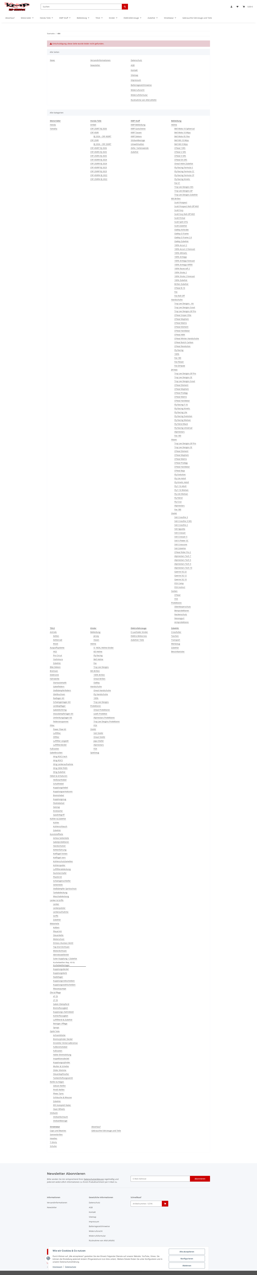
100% (176, 354)
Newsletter (95, 65)
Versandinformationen (100, 60)
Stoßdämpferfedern (62, 690)
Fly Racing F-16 (181, 404)
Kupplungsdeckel (61, 969)
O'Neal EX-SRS (180, 159)
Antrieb (53, 632)
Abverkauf (96, 1126)
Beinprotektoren (181, 610)
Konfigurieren (187, 1258)
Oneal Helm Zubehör (183, 163)
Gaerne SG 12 (180, 575)
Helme (174, 124)
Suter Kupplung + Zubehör (65, 958)
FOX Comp (179, 583)
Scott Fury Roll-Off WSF (184, 214)
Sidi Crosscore (180, 544)
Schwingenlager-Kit (62, 702)
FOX (176, 599)
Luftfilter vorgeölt (61, 741)
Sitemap (134, 75)
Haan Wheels (59, 1109)
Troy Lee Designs (101, 667)
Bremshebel (58, 795)
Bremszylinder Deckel (63, 1039)
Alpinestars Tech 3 (182, 564)
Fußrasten (54, 748)
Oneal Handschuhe (102, 690)
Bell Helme (98, 659)
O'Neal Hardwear (182, 330)
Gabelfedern (58, 686)
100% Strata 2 (180, 272)
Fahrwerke (54, 678)
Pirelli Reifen (59, 1089)
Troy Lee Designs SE (183, 377)
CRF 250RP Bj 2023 (98, 171)
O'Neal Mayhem (181, 319)
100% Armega (180, 257)
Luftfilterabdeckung (62, 869)
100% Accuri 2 (180, 245)
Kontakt (134, 70)
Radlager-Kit (58, 698)
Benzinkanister (178, 651)
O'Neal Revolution (182, 346)
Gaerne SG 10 (180, 579)
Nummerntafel (59, 873)
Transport (175, 640)
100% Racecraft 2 (182, 268)
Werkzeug (175, 643)
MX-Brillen (176, 198)
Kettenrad (57, 640)
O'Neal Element (181, 327)
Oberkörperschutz (182, 606)
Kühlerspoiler (59, 865)
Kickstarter (58, 811)
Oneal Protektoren (102, 710)
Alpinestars (179, 431)
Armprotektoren (181, 622)
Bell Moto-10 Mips (182, 132)
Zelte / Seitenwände (140, 148)
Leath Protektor (100, 713)
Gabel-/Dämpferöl (61, 1004)
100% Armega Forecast (184, 260)
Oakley (97, 682)
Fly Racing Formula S (183, 167)
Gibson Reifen (59, 1085)
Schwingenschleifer (62, 881)
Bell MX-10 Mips (181, 140)
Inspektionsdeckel (61, 1058)
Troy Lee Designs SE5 (183, 187)
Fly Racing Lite (180, 412)
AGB (133, 65)
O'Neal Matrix (180, 323)
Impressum (57, 1267)
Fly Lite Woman (181, 494)
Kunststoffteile (56, 834)
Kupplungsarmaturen (63, 791)
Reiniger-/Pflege (60, 1023)
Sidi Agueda (179, 529)
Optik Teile (55, 1031)
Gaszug (56, 807)
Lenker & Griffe (56, 900)
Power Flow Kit (59, 729)
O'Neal (177, 595)
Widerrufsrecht (137, 90)
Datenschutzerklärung (94, 1179)
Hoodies (53, 1138)
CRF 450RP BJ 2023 (98, 167)
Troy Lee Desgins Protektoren (107, 721)
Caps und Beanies (58, 1130)
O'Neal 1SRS (179, 148)
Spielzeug (94, 752)
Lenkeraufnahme (60, 912)
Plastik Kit (57, 877)
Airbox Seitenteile (61, 838)
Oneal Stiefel (99, 737)
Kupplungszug (59, 799)
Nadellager (58, 977)
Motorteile (54, 923)
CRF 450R (94, 132)
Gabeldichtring (60, 710)
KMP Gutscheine (138, 128)
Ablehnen (186, 1265)
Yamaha (53, 128)
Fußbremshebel (60, 1047)
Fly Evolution (180, 474)
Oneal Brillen (99, 678)
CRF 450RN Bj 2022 (98, 175)
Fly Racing (178, 350)
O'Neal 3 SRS (180, 156)
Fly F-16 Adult (180, 486)
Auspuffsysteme (57, 647)
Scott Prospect (180, 202)
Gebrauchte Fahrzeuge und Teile (106, 1130)
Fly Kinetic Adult (181, 482)
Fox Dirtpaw (179, 365)
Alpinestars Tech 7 (182, 556)
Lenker (56, 904)
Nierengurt (179, 618)
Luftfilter (57, 733)
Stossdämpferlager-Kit (63, 713)
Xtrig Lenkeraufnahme (63, 764)
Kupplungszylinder (61, 1062)
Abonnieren (200, 1178)
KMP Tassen (136, 132)
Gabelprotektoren (61, 842)
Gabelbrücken (56, 752)
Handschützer (59, 846)
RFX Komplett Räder (62, 1105)
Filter (52, 725)
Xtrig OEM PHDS (60, 768)
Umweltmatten (137, 144)
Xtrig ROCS (58, 760)
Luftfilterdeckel (60, 745)
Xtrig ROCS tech (60, 756)
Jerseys (174, 369)
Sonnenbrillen (56, 1134)
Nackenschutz (180, 614)
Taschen (175, 636)
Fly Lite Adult (180, 478)
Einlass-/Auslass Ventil (63, 943)
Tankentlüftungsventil (63, 1078)
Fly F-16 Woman (181, 490)
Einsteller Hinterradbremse (65, 1043)
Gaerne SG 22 (180, 571)
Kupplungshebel (60, 787)
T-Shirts (53, 1142)
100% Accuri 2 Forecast (184, 249)
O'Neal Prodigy (181, 393)
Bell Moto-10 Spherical (184, 128)
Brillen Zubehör (181, 284)
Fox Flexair (179, 361)
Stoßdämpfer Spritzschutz (65, 888)
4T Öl (55, 996)
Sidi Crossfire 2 (181, 525)
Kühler (56, 822)
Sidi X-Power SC (181, 540)
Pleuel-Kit (57, 931)
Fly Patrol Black (181, 424)
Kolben (56, 927)
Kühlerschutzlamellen (63, 861)
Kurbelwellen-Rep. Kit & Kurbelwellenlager (64, 964)
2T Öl (55, 1000)
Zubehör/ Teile (137, 640)
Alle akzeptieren (186, 1251)
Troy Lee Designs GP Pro (185, 311)
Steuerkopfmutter (61, 1074)
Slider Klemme (59, 1070)
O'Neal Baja (179, 470)
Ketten (56, 636)
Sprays (56, 1027)
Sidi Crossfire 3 (181, 517)
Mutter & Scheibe (61, 1066)
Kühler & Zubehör (58, 818)
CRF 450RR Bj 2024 (98, 159)
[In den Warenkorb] (165, 1204)
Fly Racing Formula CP (184, 175)
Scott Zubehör (180, 225)
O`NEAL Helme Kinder (104, 647)
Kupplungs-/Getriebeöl (63, 1012)
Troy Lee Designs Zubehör (186, 194)
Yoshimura (58, 659)
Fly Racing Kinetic (182, 179)
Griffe (55, 916)
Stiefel (174, 513)
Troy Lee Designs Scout (184, 307)
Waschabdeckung (61, 896)
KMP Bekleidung (138, 124)
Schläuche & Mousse (62, 1097)
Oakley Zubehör (181, 241)
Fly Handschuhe (101, 694)
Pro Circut (57, 655)
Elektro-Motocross (139, 636)
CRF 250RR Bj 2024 (98, 163)
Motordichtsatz (60, 950)
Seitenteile (58, 884)
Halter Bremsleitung (62, 1054)
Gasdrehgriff (59, 814)
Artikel (93, 124)
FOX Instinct (179, 587)
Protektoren (176, 602)
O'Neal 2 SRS (180, 152)
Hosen (174, 439)
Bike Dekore (55, 667)
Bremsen (54, 671)
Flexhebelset (58, 803)
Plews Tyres (58, 1093)
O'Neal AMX (179, 334)
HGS (55, 651)
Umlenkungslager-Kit (62, 717)
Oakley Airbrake (181, 229)
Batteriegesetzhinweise (141, 85)
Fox (175, 292)
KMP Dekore (136, 136)
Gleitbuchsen (59, 694)
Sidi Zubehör (180, 548)
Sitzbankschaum (60, 1117)
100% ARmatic (180, 253)
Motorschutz (58, 939)
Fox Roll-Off (179, 295)
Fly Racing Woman (182, 420)
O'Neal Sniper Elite (182, 315)
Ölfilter (56, 737)
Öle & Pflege (55, 992)
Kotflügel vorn (59, 857)
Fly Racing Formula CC (184, 171)
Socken (174, 591)
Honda (53, 124)
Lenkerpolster (59, 908)
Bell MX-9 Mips (181, 144)
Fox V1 (177, 183)
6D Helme (98, 651)
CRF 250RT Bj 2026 (98, 128)
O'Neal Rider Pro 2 (182, 552)
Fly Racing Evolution (183, 416)
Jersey (96, 636)
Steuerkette (58, 935)
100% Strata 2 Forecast (184, 276)
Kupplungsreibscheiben (64, 981)
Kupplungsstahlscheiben (64, 984)
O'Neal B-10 (179, 288)
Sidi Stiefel (98, 733)
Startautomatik (59, 682)
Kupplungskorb (60, 973)
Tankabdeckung (60, 892)
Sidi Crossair (180, 532)
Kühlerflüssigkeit (60, 1015)
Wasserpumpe (59, 988)
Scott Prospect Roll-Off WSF (186, 206)
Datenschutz (70, 1267)
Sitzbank (54, 1113)
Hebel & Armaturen (58, 776)
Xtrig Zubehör (59, 772)
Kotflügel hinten (60, 853)
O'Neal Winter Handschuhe (186, 338)
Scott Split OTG (181, 222)
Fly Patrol (178, 498)
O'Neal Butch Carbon (183, 342)
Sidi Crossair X (180, 536)
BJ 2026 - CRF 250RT (102, 144)
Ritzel (55, 643)
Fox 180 (177, 358)
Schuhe (53, 1146)
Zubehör (134, 152)
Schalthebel (58, 783)
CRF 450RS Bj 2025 (98, 152)
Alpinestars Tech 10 (183, 567)
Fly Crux (178, 501)
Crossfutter (176, 632)
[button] (231, 6)
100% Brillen (99, 675)
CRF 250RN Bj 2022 (98, 179)
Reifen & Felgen (57, 1082)
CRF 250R (94, 140)
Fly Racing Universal (183, 428)
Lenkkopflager (59, 706)
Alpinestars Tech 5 (182, 560)
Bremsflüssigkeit (60, 1008)
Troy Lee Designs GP (183, 190)
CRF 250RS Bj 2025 (98, 156)
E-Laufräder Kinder (139, 632)
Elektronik (54, 675)
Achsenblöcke (59, 1035)
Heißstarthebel (60, 779)
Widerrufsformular (139, 95)
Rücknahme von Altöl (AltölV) (143, 100)
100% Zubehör (180, 280)
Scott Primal (179, 218)
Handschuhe (177, 299)
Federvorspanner (61, 721)
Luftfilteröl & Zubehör (62, 1019)
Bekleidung (95, 632)
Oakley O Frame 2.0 (183, 237)
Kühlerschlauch (60, 826)
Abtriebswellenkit (61, 954)
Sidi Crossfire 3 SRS (183, 521)
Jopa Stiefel (99, 741)
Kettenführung (59, 849)
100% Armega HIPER (183, 264)
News (52, 60)
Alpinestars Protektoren (104, 717)
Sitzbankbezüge (138, 140)
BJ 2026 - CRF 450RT (102, 136)
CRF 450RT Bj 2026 (98, 148)
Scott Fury (178, 210)
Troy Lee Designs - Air (184, 303)
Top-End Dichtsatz (61, 947)
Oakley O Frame (181, 233)
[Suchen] (125, 7)
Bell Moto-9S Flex (182, 136)
